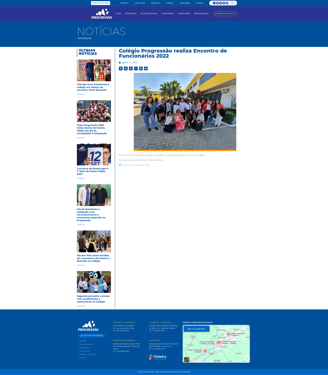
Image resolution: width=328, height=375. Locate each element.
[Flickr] (227, 3)
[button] (232, 3)
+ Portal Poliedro (84, 351)
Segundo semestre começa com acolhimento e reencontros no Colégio (93, 299)
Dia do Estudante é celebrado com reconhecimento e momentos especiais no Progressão (91, 215)
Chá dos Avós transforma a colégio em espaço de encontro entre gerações (93, 87)
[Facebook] (217, 3)
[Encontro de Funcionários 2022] (134, 165)
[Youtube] (223, 3)
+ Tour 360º (82, 341)
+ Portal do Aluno (84, 348)
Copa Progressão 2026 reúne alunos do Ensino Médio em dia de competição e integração (92, 129)
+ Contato (81, 358)
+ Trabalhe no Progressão (87, 354)
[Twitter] (220, 3)
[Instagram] (214, 3)
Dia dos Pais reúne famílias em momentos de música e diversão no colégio (93, 258)
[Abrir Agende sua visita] (235, 13)
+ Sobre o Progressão (85, 344)
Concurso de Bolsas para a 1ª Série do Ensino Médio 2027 (93, 171)
